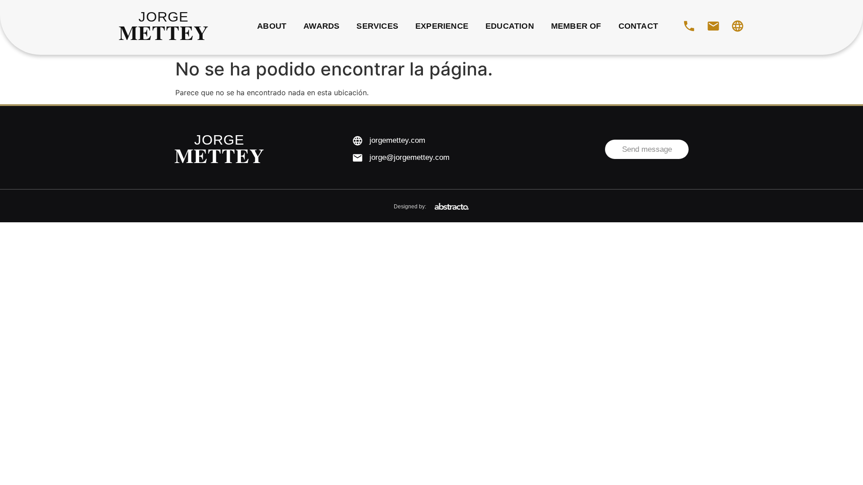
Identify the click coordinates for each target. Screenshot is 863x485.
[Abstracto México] (451, 206)
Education (509, 26)
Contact (638, 26)
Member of (576, 26)
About (271, 26)
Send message (647, 149)
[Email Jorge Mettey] (713, 26)
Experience (441, 26)
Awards (321, 26)
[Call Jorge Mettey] (689, 26)
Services (377, 26)
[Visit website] (737, 26)
